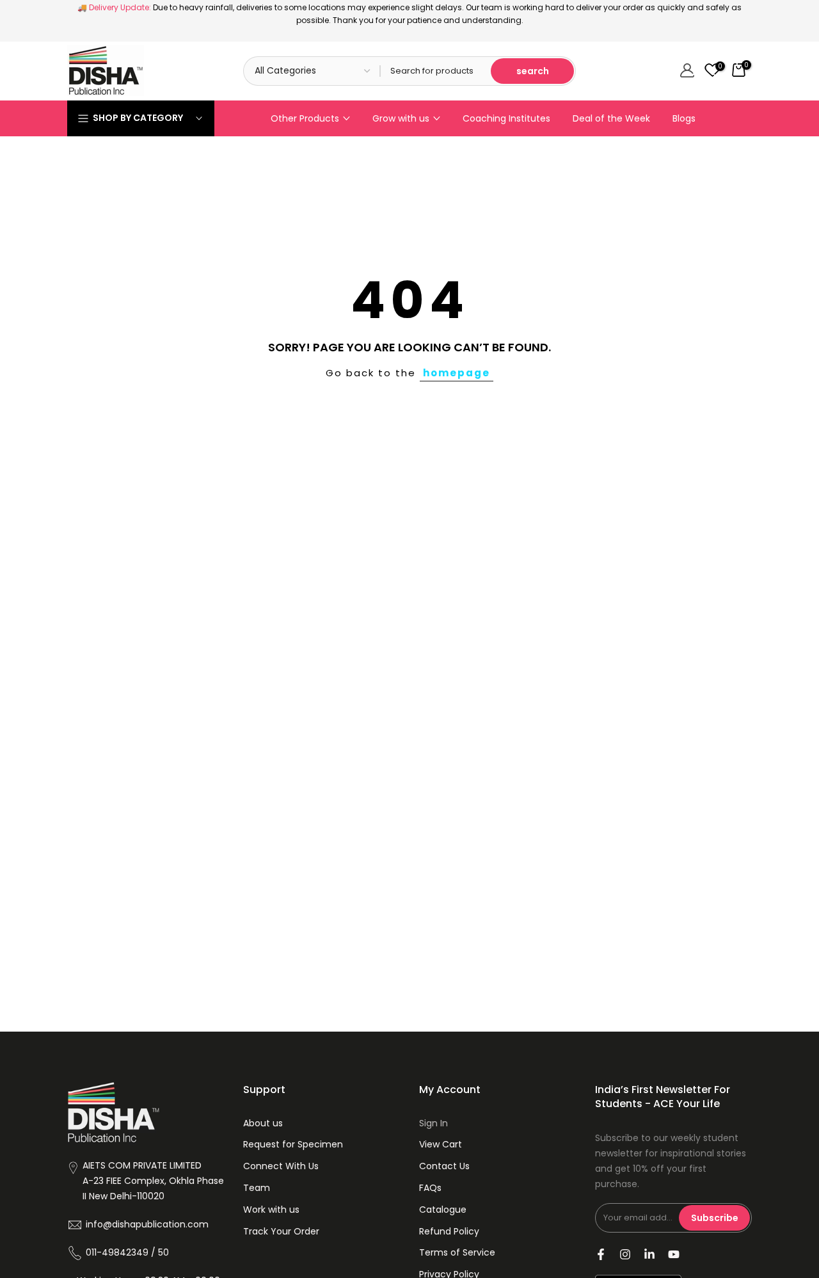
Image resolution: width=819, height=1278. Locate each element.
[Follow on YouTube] (674, 1254)
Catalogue (442, 1209)
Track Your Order (281, 1231)
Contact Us (444, 1166)
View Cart (440, 1144)
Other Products (305, 118)
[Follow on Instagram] (625, 1254)
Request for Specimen (293, 1144)
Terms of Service (457, 1252)
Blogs (684, 118)
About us (263, 1123)
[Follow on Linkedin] (649, 1254)
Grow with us (400, 118)
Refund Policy (449, 1231)
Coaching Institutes (506, 118)
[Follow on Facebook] (601, 1254)
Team (256, 1187)
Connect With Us (281, 1166)
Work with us (271, 1209)
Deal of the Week (611, 118)
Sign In (433, 1123)
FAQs (430, 1187)
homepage (456, 372)
